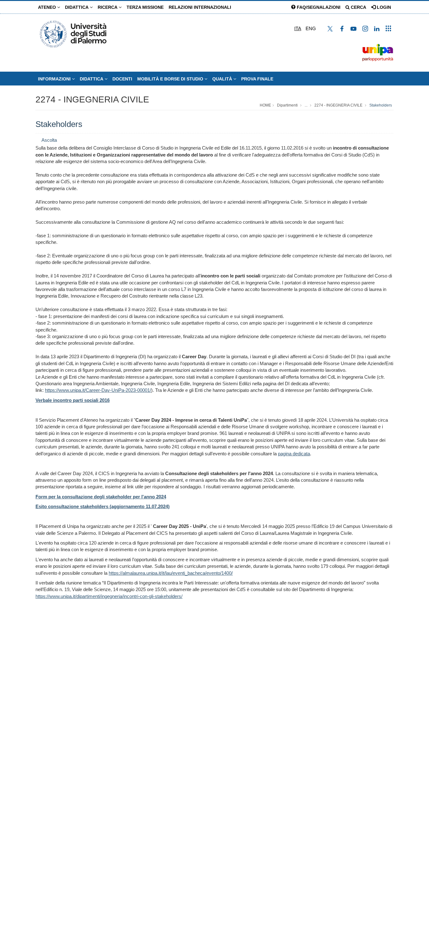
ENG (311, 28)
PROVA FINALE (257, 78)
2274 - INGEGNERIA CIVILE (92, 99)
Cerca (358, 7)
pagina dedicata (294, 453)
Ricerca (108, 7)
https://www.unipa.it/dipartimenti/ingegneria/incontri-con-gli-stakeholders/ (108, 596)
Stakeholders (380, 105)
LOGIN (383, 7)
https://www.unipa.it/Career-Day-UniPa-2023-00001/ (98, 390)
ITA (297, 28)
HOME (265, 105)
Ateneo (47, 7)
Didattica (77, 7)
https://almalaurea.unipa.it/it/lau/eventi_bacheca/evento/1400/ (171, 573)
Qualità (222, 78)
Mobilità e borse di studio (170, 78)
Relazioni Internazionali (200, 7)
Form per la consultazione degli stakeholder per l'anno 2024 (100, 496)
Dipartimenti (287, 105)
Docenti (122, 78)
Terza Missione (145, 7)
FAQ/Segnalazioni (318, 7)
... (306, 105)
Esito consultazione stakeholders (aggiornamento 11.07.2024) (102, 506)
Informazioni (55, 78)
